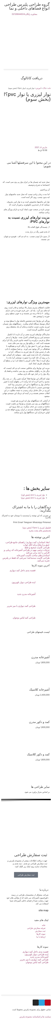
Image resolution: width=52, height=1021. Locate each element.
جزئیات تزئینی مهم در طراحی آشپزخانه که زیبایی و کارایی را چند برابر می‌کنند (27, 551)
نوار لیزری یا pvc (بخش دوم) (33, 498)
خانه (49, 88)
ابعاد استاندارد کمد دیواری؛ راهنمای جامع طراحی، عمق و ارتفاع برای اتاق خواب (27, 543)
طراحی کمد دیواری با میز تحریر (21, 606)
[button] (26, 69)
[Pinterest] (48, 1003)
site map (43, 910)
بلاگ (44, 88)
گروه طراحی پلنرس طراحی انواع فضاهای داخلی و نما (27, 6)
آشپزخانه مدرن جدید (26, 594)
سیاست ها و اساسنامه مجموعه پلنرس (35, 1016)
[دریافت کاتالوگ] (45, 78)
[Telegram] (42, 1003)
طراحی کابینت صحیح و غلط (37, 547)
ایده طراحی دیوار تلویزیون (23, 582)
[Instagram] (36, 1003)
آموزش (38, 88)
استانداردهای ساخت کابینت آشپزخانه (33, 555)
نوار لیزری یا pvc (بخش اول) (33, 495)
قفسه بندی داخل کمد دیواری (22, 570)
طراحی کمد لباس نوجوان (24, 617)
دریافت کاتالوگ (31, 78)
